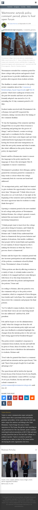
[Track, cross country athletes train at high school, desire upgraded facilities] (19, 477)
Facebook (9, 7)
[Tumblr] (4, 403)
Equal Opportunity (19, 90)
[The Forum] (3, 3)
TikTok (29, 7)
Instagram (16, 7)
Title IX (31, 90)
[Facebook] (9, 397)
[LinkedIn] (26, 397)
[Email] (9, 403)
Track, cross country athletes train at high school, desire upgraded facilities (17, 480)
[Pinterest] (21, 397)
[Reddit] (32, 397)
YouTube (23, 7)
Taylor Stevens (13, 23)
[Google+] (15, 397)
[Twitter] (4, 397)
